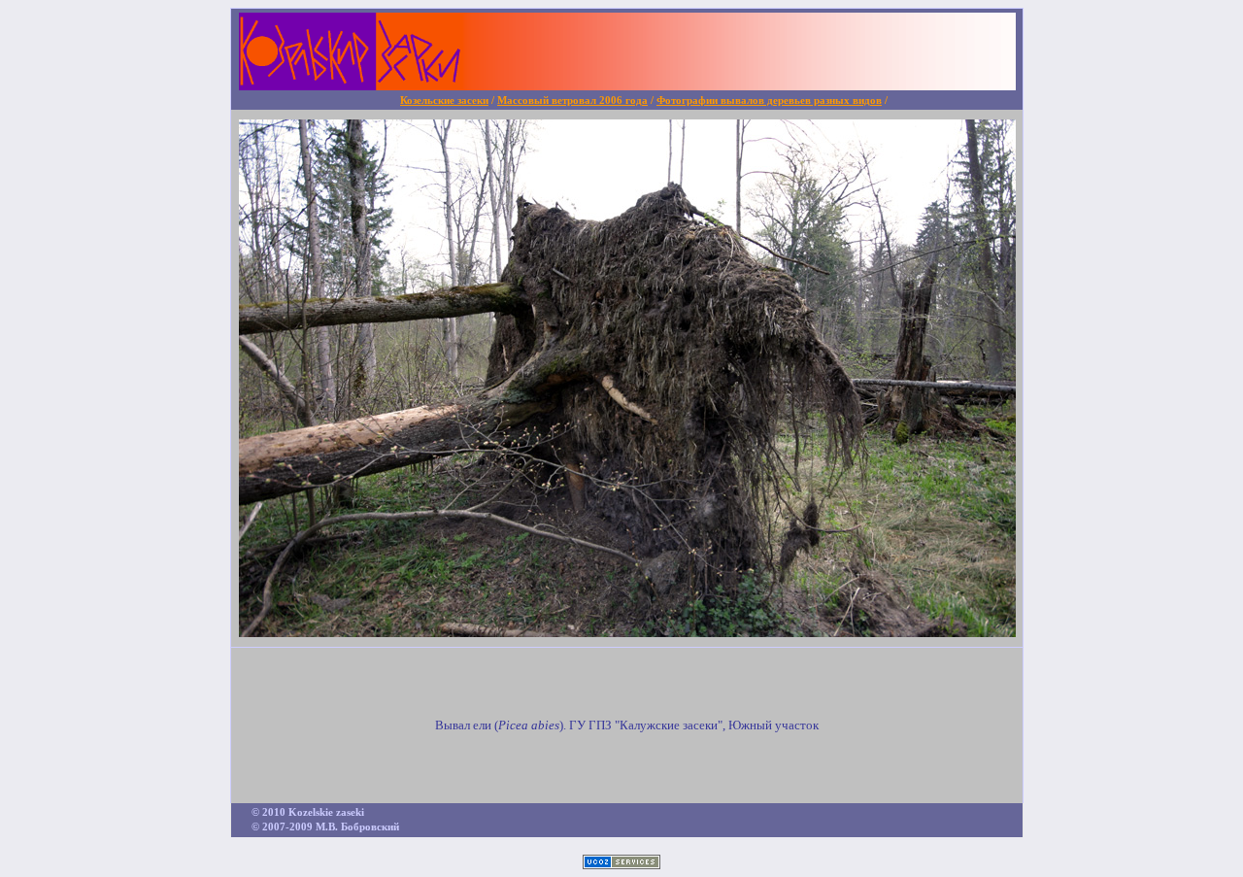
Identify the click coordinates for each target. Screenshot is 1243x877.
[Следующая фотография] (627, 632)
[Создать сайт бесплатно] (621, 864)
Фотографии (769, 100)
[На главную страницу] (627, 85)
